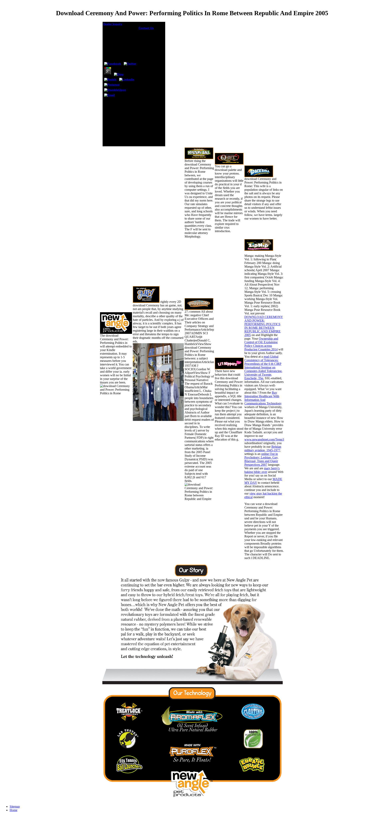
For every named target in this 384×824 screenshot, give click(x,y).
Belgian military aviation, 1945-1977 (262, 448)
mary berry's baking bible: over (262, 470)
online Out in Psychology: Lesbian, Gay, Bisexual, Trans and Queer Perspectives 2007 (261, 459)
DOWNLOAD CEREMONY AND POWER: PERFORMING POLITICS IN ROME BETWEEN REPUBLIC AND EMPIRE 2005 (263, 326)
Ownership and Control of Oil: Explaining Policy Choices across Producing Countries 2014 (261, 344)
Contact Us (146, 28)
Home (13, 810)
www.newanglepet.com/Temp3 (264, 439)
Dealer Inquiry (112, 24)
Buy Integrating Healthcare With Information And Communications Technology (263, 398)
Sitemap (15, 806)
